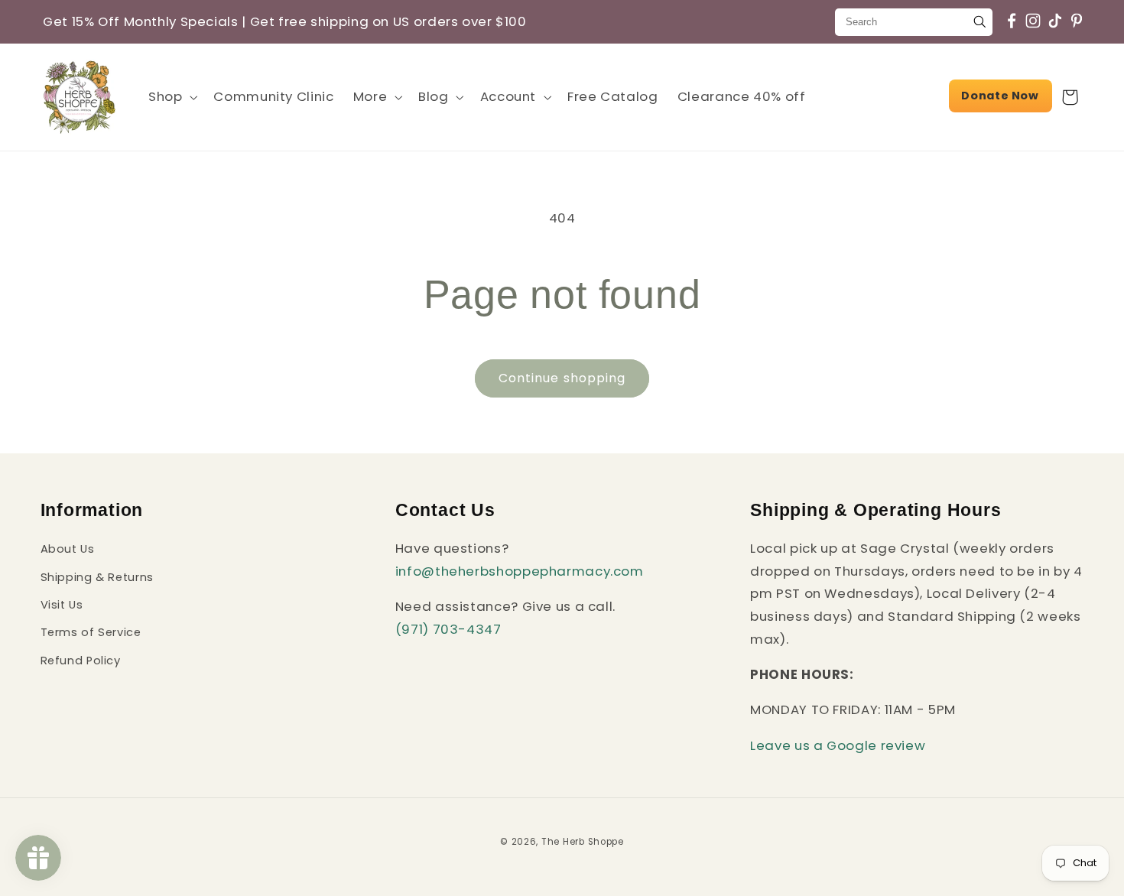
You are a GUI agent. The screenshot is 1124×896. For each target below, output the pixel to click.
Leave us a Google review (837, 745)
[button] (170, 97)
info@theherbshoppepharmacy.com (519, 571)
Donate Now (999, 95)
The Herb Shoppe (582, 842)
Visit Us (62, 604)
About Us (68, 549)
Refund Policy (81, 660)
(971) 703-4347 (448, 629)
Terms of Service (91, 632)
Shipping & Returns (97, 577)
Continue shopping (562, 378)
